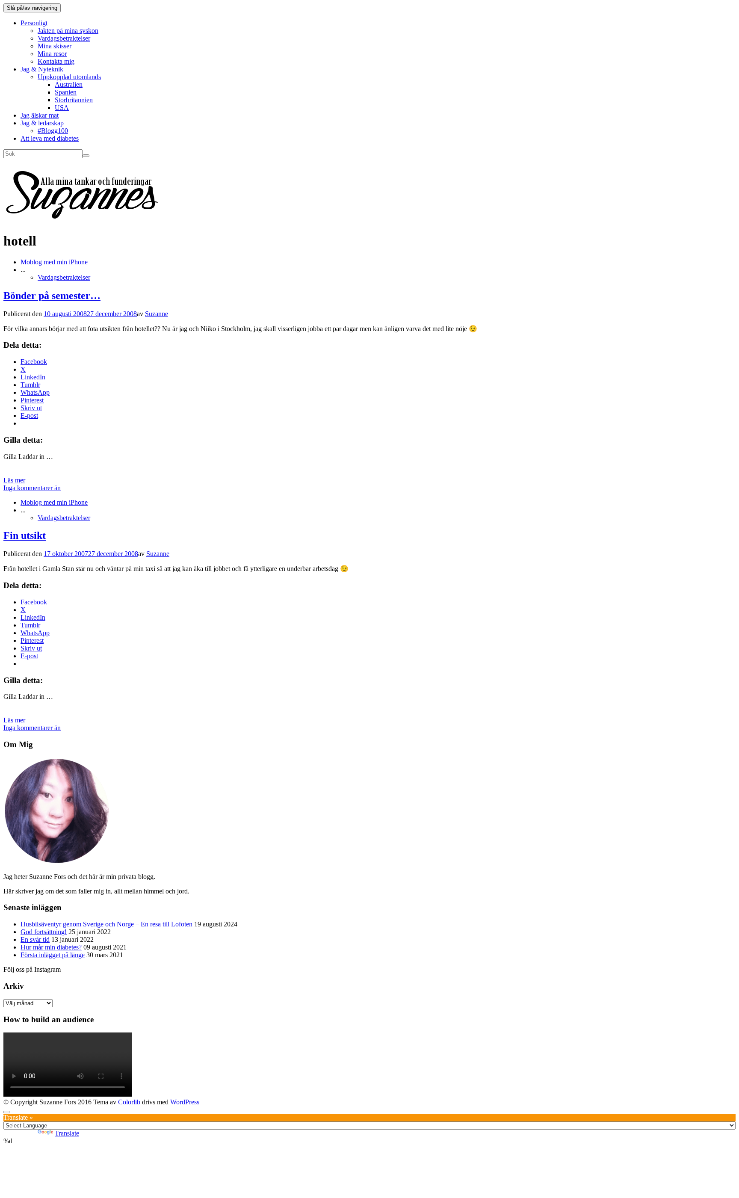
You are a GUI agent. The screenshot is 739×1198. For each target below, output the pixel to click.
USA (62, 107)
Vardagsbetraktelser (64, 38)
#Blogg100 (53, 130)
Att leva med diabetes (50, 138)
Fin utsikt (24, 535)
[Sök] (86, 155)
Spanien (66, 92)
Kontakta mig (56, 61)
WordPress (184, 1102)
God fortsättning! (44, 931)
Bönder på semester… (52, 295)
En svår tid (35, 939)
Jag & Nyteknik (42, 69)
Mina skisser (54, 46)
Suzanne (156, 313)
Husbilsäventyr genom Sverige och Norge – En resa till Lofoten (106, 924)
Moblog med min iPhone (54, 262)
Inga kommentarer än (32, 487)
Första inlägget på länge (53, 954)
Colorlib (129, 1102)
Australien (69, 84)
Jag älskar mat (40, 115)
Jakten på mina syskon (68, 30)
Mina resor (52, 53)
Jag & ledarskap (42, 123)
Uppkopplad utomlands (69, 76)
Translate (67, 1133)
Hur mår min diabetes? (51, 947)
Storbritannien (74, 100)
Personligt (34, 23)
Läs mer (14, 480)
